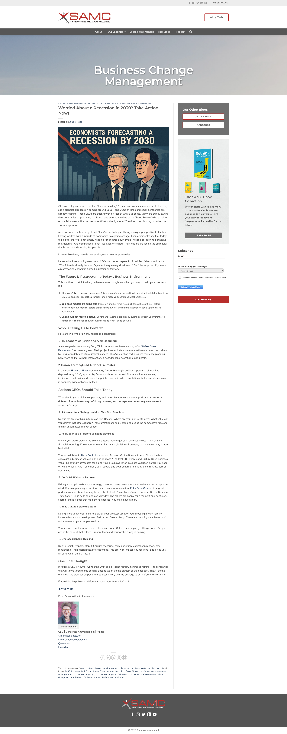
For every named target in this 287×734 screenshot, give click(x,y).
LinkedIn (63, 647)
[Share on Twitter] (108, 657)
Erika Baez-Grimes (140, 488)
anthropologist (113, 671)
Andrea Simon (65, 103)
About (98, 31)
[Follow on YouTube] (205, 3)
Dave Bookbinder (91, 455)
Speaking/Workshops (141, 31)
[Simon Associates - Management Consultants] (84, 17)
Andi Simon (86, 671)
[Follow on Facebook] (189, 3)
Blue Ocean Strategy (130, 671)
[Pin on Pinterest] (119, 657)
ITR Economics (90, 677)
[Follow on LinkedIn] (201, 3)
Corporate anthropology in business (112, 674)
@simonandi (65, 643)
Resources (164, 31)
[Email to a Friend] (113, 657)
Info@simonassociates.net (73, 639)
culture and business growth (143, 674)
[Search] (190, 32)
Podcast (180, 31)
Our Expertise (115, 31)
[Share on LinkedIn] (124, 657)
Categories (203, 299)
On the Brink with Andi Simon (111, 677)
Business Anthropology (87, 103)
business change (109, 103)
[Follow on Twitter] (197, 3)
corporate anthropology (83, 674)
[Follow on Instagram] (193, 3)
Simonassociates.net (69, 635)
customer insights (74, 677)
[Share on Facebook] (102, 657)
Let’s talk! (65, 589)
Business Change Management (135, 103)
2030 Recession (72, 671)
